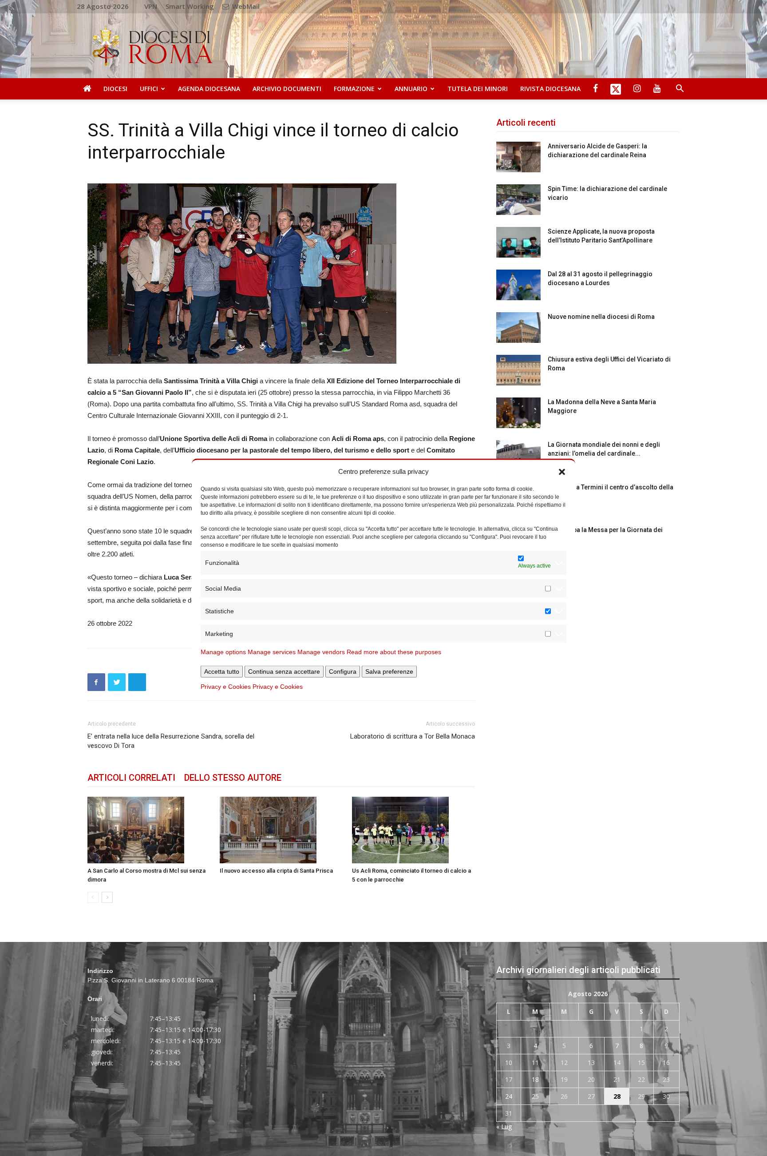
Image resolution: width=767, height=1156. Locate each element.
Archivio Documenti (287, 88)
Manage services (272, 651)
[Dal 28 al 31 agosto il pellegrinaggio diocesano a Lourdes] (518, 285)
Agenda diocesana (209, 88)
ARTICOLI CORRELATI (131, 777)
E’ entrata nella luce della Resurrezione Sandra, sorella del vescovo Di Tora (170, 741)
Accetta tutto (221, 671)
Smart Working (190, 6)
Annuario (411, 88)
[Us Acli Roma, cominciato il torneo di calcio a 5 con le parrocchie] (413, 830)
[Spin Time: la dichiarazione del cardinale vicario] (518, 199)
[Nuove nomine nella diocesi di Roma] (518, 327)
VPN (150, 6)
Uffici (149, 88)
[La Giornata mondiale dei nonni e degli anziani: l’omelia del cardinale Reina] (518, 455)
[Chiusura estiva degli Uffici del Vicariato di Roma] (518, 370)
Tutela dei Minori (477, 88)
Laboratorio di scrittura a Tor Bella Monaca (412, 736)
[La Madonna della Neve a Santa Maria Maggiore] (518, 412)
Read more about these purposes (394, 651)
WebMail (245, 6)
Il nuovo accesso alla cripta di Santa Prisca (276, 870)
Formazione (354, 88)
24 (508, 1096)
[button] (561, 471)
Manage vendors (321, 651)
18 (535, 1079)
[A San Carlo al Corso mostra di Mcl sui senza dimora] (148, 830)
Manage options (223, 651)
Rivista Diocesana (550, 88)
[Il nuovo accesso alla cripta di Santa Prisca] (281, 830)
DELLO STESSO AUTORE (232, 777)
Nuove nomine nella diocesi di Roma (601, 316)
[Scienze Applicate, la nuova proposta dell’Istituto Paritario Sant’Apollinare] (518, 242)
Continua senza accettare (284, 671)
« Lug (504, 1126)
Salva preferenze (389, 671)
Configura (342, 671)
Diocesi (115, 88)
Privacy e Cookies (226, 686)
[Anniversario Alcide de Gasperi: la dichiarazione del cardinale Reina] (518, 157)
